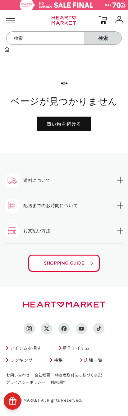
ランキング (21, 360)
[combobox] (45, 38)
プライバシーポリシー (26, 382)
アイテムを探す (26, 348)
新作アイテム (76, 348)
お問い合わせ (18, 374)
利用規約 (58, 382)
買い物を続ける (64, 124)
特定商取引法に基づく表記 (78, 374)
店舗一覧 (93, 360)
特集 (58, 360)
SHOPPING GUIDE (64, 263)
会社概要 (42, 374)
